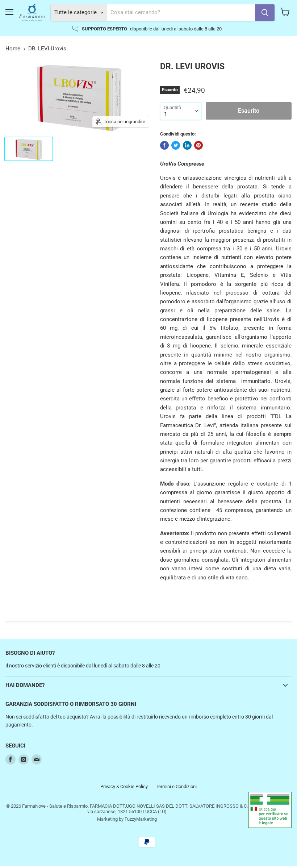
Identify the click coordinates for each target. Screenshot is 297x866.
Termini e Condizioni (176, 786)
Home (12, 49)
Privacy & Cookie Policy (124, 786)
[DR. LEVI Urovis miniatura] (29, 149)
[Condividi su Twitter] (175, 145)
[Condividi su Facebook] (164, 145)
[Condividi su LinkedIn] (187, 145)
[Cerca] (265, 12)
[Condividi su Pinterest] (198, 145)
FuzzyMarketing (141, 819)
